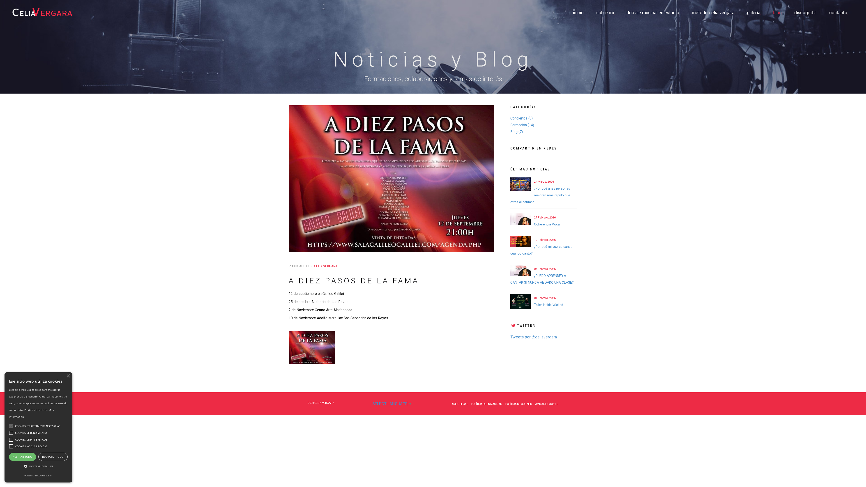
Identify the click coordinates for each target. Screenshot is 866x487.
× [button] (68, 376)
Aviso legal (460, 404)
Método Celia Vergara (713, 12)
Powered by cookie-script (38, 475)
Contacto (838, 12)
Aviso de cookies (546, 404)
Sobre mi (605, 12)
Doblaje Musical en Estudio (652, 12)
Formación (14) (522, 125)
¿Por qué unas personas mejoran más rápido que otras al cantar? (540, 195)
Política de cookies (518, 404)
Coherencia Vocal (547, 224)
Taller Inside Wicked (548, 305)
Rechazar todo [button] (53, 456)
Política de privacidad (486, 404)
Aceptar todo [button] (22, 456)
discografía (805, 12)
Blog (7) (516, 132)
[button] (38, 466)
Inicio (578, 12)
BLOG (777, 12)
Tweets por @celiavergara (533, 337)
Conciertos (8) (521, 118)
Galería (753, 12)
